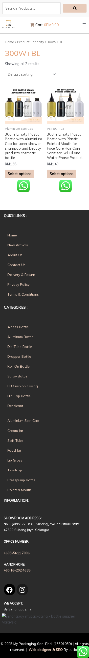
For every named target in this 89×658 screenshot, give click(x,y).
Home (9, 42)
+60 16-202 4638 (17, 570)
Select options (19, 173)
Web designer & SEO (45, 649)
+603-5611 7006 (17, 553)
